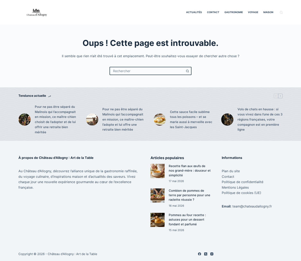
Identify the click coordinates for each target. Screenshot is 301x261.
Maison (268, 12)
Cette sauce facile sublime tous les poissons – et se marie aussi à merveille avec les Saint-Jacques (191, 119)
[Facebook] (199, 253)
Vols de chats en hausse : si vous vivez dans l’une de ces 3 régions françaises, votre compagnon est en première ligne (260, 119)
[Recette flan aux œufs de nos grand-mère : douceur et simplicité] (157, 171)
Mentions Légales (235, 187)
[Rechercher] (281, 12)
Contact (213, 12)
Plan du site (231, 171)
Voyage (253, 12)
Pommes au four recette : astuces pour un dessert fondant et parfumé (187, 219)
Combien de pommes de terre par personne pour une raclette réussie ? (189, 195)
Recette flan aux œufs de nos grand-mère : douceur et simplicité (190, 170)
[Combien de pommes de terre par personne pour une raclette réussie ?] (157, 195)
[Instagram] (211, 253)
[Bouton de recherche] (187, 71)
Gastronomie (233, 12)
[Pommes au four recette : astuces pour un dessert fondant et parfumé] (157, 220)
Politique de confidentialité (242, 182)
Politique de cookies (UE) (241, 193)
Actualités (194, 12)
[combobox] (147, 71)
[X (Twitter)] (205, 253)
